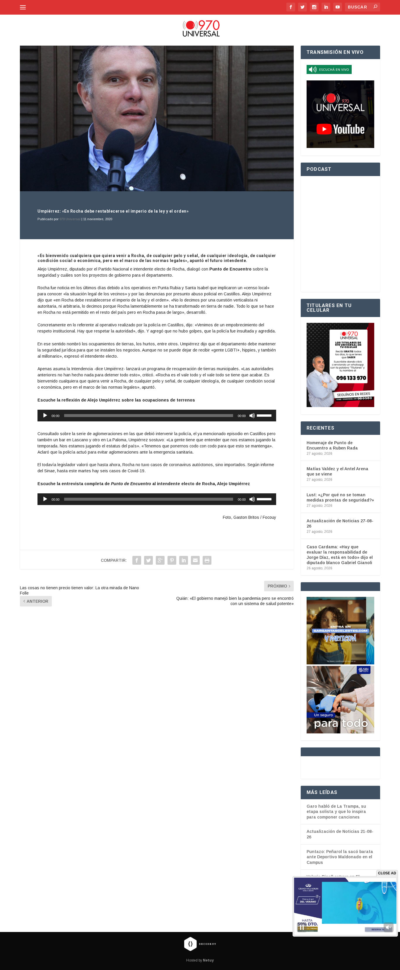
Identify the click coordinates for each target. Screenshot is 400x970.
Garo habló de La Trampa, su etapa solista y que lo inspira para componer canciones (336, 811)
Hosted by (200, 960)
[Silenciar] (252, 415)
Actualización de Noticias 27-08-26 (340, 523)
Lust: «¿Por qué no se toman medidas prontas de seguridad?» (340, 497)
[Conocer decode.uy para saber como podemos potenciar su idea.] (200, 944)
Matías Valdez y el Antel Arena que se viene (337, 471)
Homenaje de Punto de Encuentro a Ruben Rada (332, 445)
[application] (156, 415)
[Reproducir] (45, 415)
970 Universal (70, 219)
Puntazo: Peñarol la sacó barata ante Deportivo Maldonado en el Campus (340, 857)
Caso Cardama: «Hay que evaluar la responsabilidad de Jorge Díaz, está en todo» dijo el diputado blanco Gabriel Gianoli (340, 555)
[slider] (265, 415)
